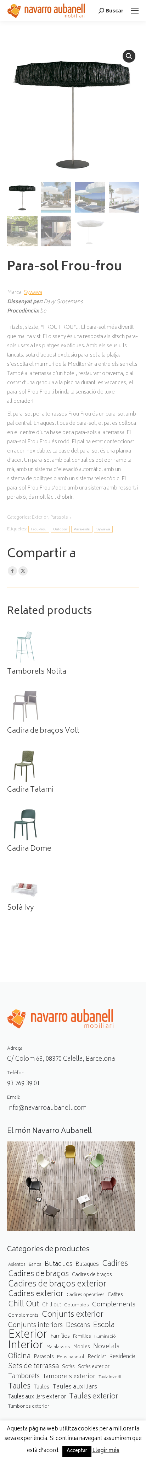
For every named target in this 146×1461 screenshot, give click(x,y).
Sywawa (33, 292)
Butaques (58, 1264)
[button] (129, 56)
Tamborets (24, 1376)
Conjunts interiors (35, 1325)
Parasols (59, 517)
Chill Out (23, 1304)
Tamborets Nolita (36, 672)
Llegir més (105, 1451)
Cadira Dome (29, 849)
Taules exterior (93, 1396)
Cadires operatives (86, 1295)
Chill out (51, 1305)
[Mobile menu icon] (134, 10)
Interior (25, 1346)
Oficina (19, 1357)
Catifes (115, 1295)
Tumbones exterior (28, 1407)
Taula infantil (110, 1377)
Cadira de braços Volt (43, 731)
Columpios (76, 1305)
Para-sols (82, 529)
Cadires (115, 1264)
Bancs (35, 1265)
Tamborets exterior (69, 1376)
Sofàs (68, 1367)
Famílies (60, 1336)
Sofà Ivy (20, 908)
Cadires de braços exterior (57, 1284)
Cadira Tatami (30, 790)
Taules (19, 1386)
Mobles (81, 1347)
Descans (78, 1325)
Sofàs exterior (94, 1367)
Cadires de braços (38, 1274)
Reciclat (97, 1357)
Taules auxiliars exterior (37, 1397)
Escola (103, 1325)
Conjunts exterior (72, 1315)
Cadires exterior (35, 1294)
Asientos (17, 1265)
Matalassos (58, 1347)
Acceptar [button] (77, 1451)
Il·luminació (105, 1336)
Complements (113, 1305)
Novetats (106, 1347)
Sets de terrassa (33, 1367)
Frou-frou (39, 529)
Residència (122, 1357)
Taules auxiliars (74, 1387)
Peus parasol (70, 1357)
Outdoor (60, 529)
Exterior (40, 517)
